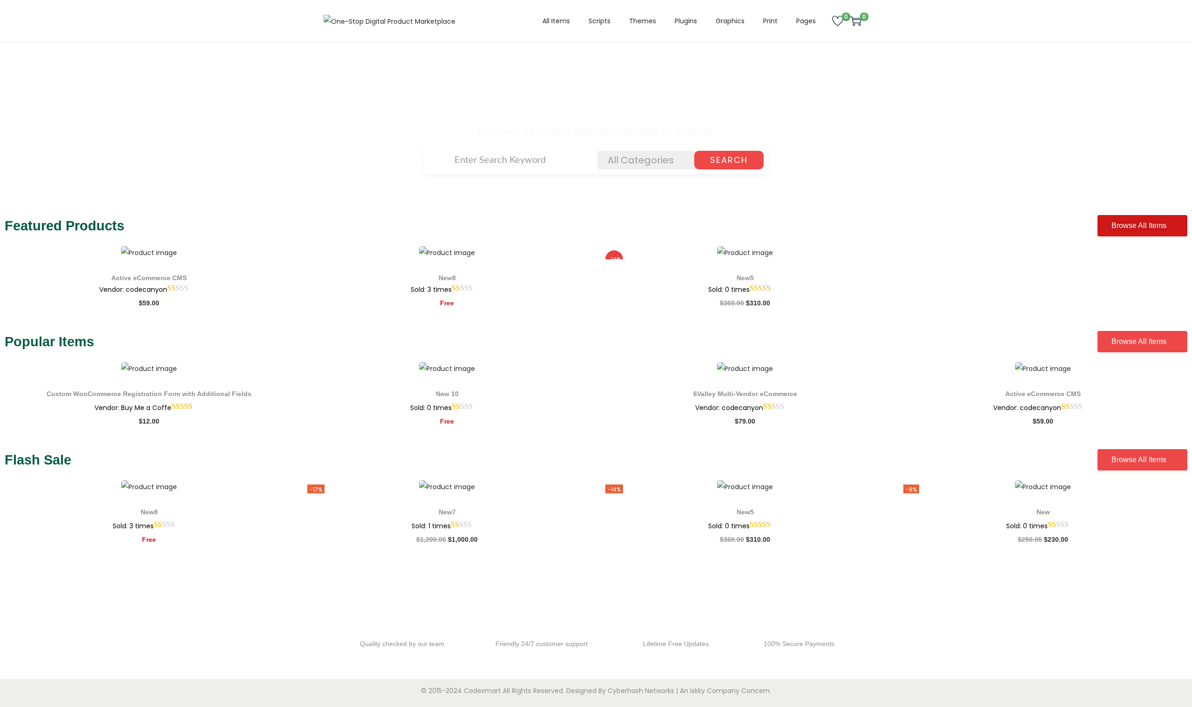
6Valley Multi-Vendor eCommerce (745, 393)
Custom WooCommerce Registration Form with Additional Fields (149, 393)
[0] (837, 21)
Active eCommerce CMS (149, 278)
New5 (745, 278)
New (1043, 512)
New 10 (447, 393)
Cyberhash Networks (641, 690)
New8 (447, 278)
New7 (447, 512)
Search (729, 160)
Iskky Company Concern (730, 690)
